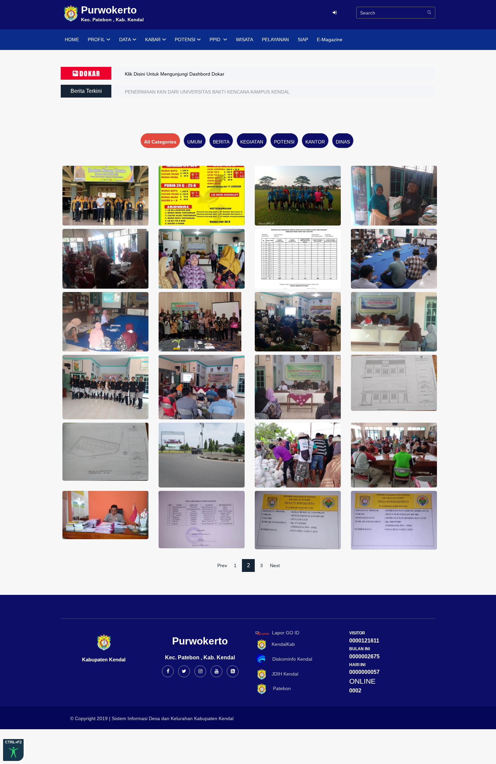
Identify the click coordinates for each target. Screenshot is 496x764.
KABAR (153, 39)
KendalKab (281, 644)
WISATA (244, 39)
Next (275, 565)
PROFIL (96, 39)
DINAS (343, 141)
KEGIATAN (251, 141)
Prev (222, 565)
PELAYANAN (275, 39)
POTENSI (185, 39)
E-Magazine (329, 39)
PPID (216, 39)
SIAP (303, 39)
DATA (125, 39)
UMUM (194, 141)
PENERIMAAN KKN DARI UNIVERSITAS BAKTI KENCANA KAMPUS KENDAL (207, 92)
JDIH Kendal (283, 674)
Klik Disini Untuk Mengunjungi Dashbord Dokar (174, 74)
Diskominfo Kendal (290, 659)
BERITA (221, 141)
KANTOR (315, 141)
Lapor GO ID (285, 632)
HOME (72, 39)
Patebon (279, 688)
